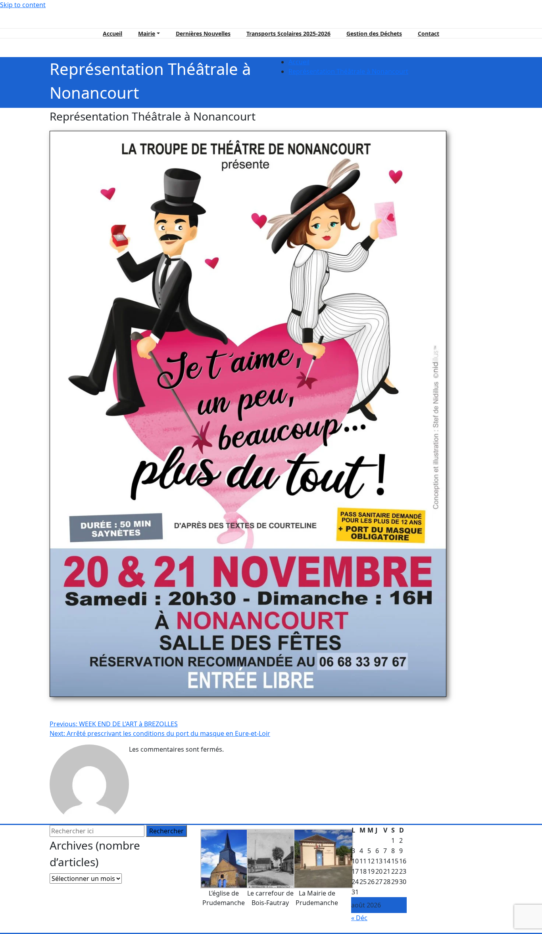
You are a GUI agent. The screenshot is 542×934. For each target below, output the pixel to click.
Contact (428, 33)
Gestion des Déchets (374, 33)
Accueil (112, 33)
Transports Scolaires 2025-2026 (288, 33)
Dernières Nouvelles (203, 33)
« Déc (359, 917)
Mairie (146, 33)
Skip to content (23, 4)
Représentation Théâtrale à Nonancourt (348, 71)
